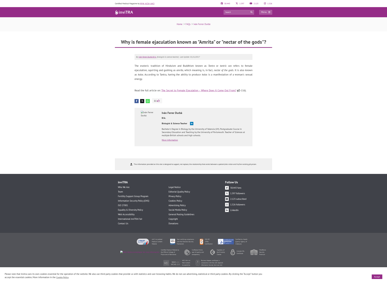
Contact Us (123, 223)
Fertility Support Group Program (133, 196)
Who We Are (124, 187)
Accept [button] (377, 276)
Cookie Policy (62, 277)
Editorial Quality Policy (179, 192)
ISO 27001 (123, 205)
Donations (173, 223)
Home (179, 24)
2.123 (255, 3)
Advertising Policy (177, 205)
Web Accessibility (126, 214)
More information (170, 140)
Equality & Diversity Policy (130, 210)
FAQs (187, 24)
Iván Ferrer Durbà (202, 24)
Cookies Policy (175, 201)
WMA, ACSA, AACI (147, 3)
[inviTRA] (124, 12)
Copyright (173, 219)
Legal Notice (175, 187)
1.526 (269, 3)
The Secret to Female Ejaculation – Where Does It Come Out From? (198, 90)
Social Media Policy (178, 210)
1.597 (241, 3)
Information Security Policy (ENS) (133, 201)
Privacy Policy (175, 196)
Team (120, 192)
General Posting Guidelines (181, 214)
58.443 (227, 3)
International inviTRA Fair (130, 219)
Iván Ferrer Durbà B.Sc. (147, 57)
